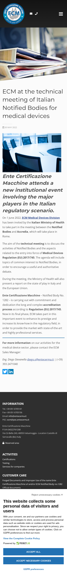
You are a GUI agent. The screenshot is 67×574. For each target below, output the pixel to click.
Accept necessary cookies (33, 560)
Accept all (33, 552)
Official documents (11, 487)
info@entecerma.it (18, 416)
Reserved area (11, 443)
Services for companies (13, 466)
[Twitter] (5, 371)
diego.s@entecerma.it (40, 359)
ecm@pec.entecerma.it (18, 419)
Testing (5, 463)
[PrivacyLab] (22, 543)
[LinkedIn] (10, 371)
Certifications (8, 459)
